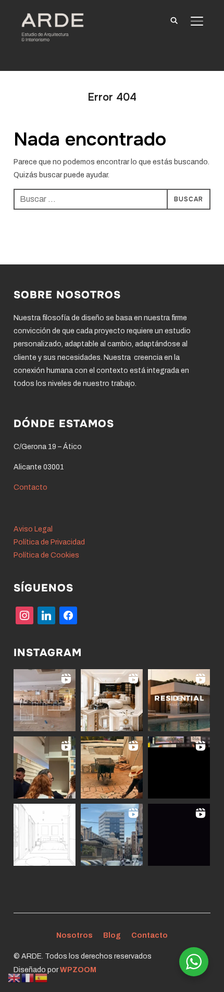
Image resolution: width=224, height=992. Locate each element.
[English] (14, 978)
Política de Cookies (46, 555)
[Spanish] (41, 978)
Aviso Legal (33, 529)
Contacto (30, 487)
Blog (112, 935)
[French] (28, 978)
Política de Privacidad (49, 542)
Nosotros (74, 935)
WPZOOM (78, 970)
